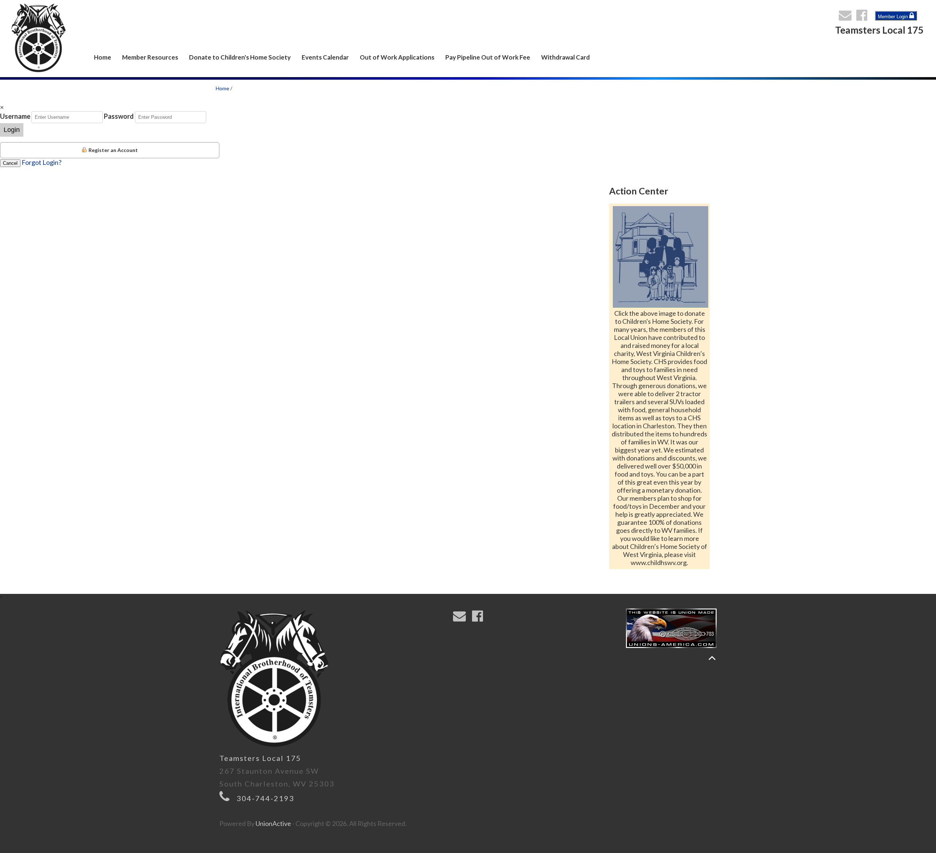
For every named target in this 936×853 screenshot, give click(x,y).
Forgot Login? (41, 162)
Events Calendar (325, 57)
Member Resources (150, 57)
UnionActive (273, 823)
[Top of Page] (712, 658)
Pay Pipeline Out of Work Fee (487, 57)
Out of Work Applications (397, 57)
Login (12, 129)
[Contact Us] (847, 17)
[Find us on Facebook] (863, 17)
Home (102, 57)
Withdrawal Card (565, 57)
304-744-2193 (265, 798)
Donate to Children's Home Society (240, 57)
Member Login (893, 16)
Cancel (10, 163)
